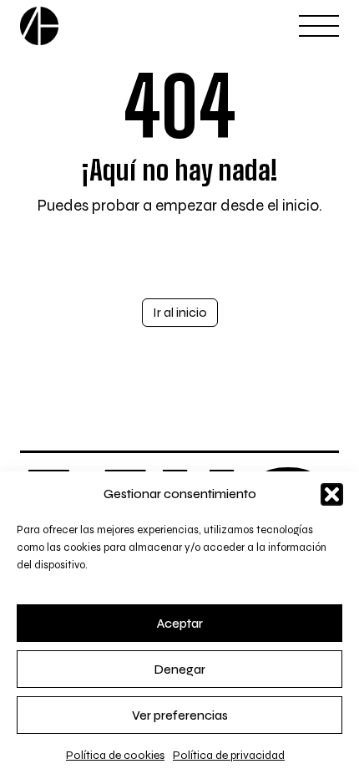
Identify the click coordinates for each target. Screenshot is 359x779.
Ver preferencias (180, 715)
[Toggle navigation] (319, 26)
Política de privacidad (229, 755)
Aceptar (180, 623)
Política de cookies (115, 755)
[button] (331, 494)
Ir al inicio (180, 312)
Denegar (179, 669)
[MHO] (39, 26)
